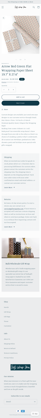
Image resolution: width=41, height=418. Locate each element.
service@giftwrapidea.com (13, 209)
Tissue (6, 321)
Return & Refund (9, 348)
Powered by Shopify (27, 414)
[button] (2, 7)
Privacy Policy (9, 358)
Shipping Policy (9, 344)
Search (6, 307)
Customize (7, 326)
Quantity (4, 85)
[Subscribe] (34, 401)
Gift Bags (7, 316)
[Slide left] (16, 59)
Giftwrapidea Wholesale (17, 414)
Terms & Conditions (11, 353)
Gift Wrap (7, 312)
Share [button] (6, 109)
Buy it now (20, 103)
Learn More (8, 187)
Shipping (4, 82)
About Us (7, 339)
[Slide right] (25, 59)
